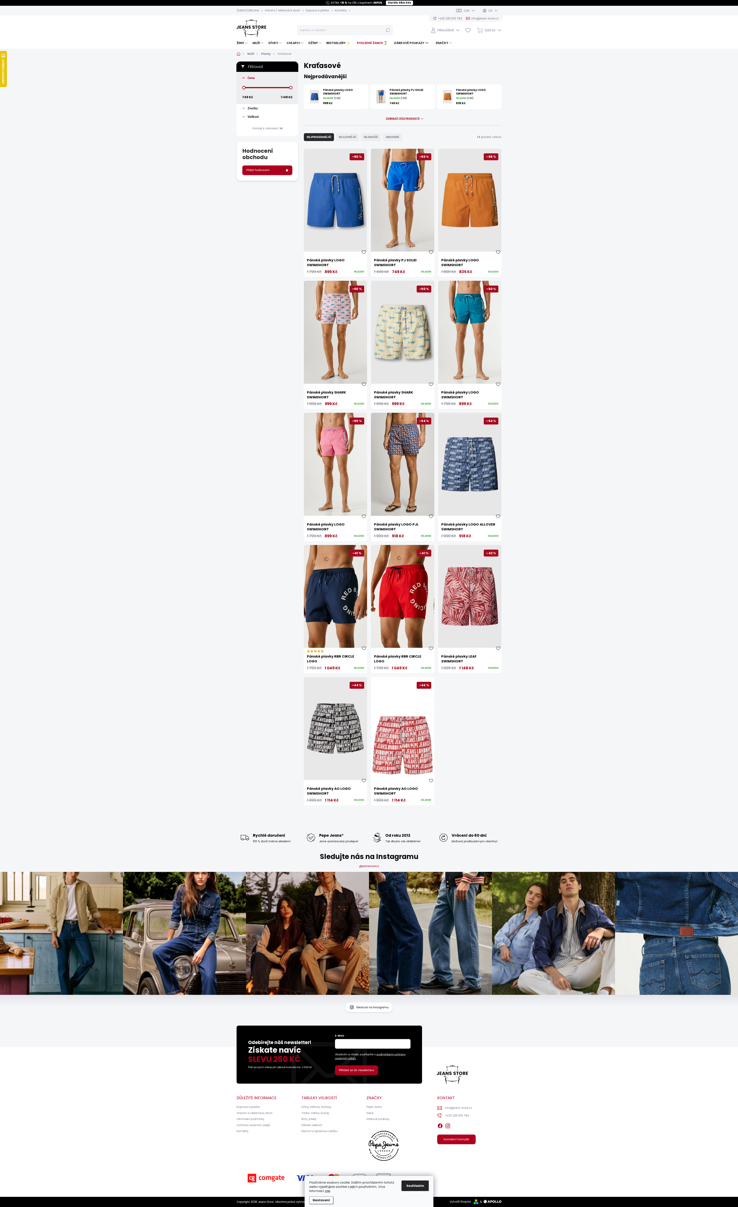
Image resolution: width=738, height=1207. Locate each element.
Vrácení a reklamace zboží (254, 1113)
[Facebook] (440, 1125)
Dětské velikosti (312, 1125)
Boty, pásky (309, 1119)
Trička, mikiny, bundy (315, 1113)
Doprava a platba (317, 10)
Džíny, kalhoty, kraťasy (316, 1107)
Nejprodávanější (319, 137)
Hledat (387, 30)
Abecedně (392, 137)
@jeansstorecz (369, 866)
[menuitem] (243, 43)
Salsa (370, 1113)
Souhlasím (415, 1186)
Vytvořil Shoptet (460, 1202)
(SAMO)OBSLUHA (248, 10)
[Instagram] (448, 1125)
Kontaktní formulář (456, 1139)
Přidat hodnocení (257, 170)
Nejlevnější (347, 137)
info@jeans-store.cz (458, 1108)
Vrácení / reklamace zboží (282, 10)
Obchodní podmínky (250, 1119)
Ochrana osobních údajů (253, 1125)
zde (327, 1191)
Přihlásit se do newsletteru (356, 1070)
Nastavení (321, 1200)
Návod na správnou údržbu (319, 1131)
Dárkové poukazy (378, 1119)
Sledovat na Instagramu (372, 1007)
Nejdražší (371, 137)
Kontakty (341, 10)
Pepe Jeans (374, 1107)
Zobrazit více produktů (403, 118)
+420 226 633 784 (457, 1115)
